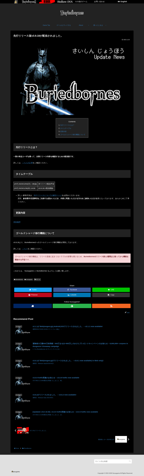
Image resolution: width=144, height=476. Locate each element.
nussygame (29, 279)
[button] (130, 461)
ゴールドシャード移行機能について (72, 134)
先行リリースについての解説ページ (48, 195)
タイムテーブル (65, 128)
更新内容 (63, 131)
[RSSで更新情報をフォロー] (111, 306)
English (124, 2)
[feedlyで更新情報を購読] (72, 306)
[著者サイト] (32, 306)
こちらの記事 (27, 163)
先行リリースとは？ (67, 125)
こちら (25, 249)
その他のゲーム (81, 2)
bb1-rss (38, 279)
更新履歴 (16, 222)
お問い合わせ (99, 2)
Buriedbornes (19, 279)
